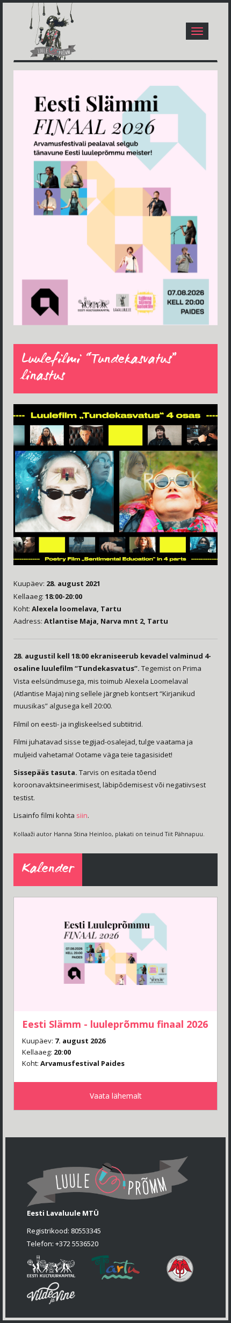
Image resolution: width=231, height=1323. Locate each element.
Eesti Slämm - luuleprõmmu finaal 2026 (115, 1024)
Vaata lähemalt (116, 1096)
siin (82, 815)
